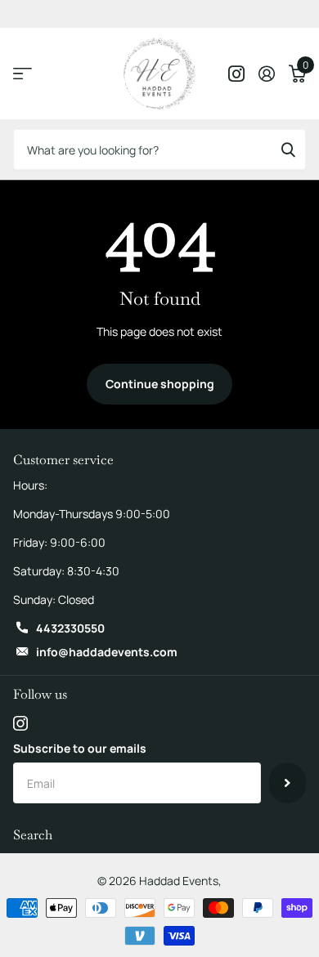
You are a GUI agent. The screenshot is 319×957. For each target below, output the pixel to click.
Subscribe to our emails (79, 748)
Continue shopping (160, 383)
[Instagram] (20, 723)
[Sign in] (266, 73)
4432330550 (70, 628)
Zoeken (288, 149)
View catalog (22, 74)
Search (32, 834)
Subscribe (287, 782)
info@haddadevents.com (106, 652)
